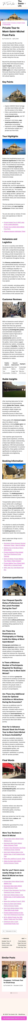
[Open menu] (25, 3)
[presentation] (14, 969)
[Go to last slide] (4, 976)
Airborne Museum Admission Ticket (14, 231)
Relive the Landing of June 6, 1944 (14, 858)
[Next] (24, 976)
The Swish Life (7, 38)
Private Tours (21, 23)
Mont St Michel (11, 23)
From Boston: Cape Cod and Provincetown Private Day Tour (21, 943)
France (4, 23)
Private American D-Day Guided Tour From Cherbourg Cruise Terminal (13, 554)
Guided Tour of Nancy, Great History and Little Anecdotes (7, 943)
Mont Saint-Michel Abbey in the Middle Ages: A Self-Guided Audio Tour (14, 854)
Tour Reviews (7, 24)
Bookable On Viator (11, 931)
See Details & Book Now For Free (13, 1018)
